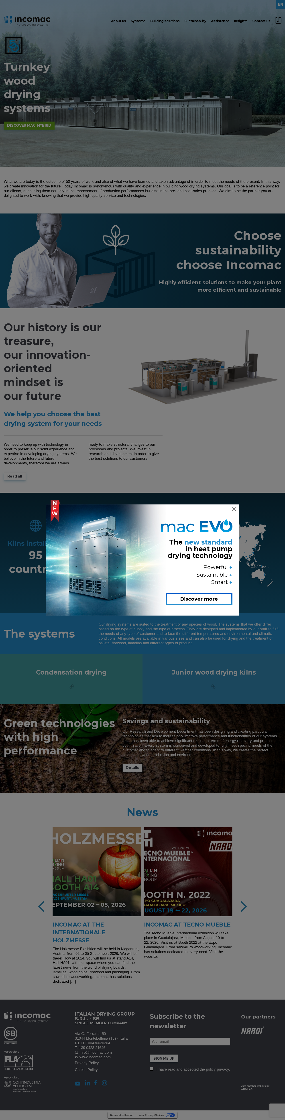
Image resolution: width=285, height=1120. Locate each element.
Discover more (199, 599)
